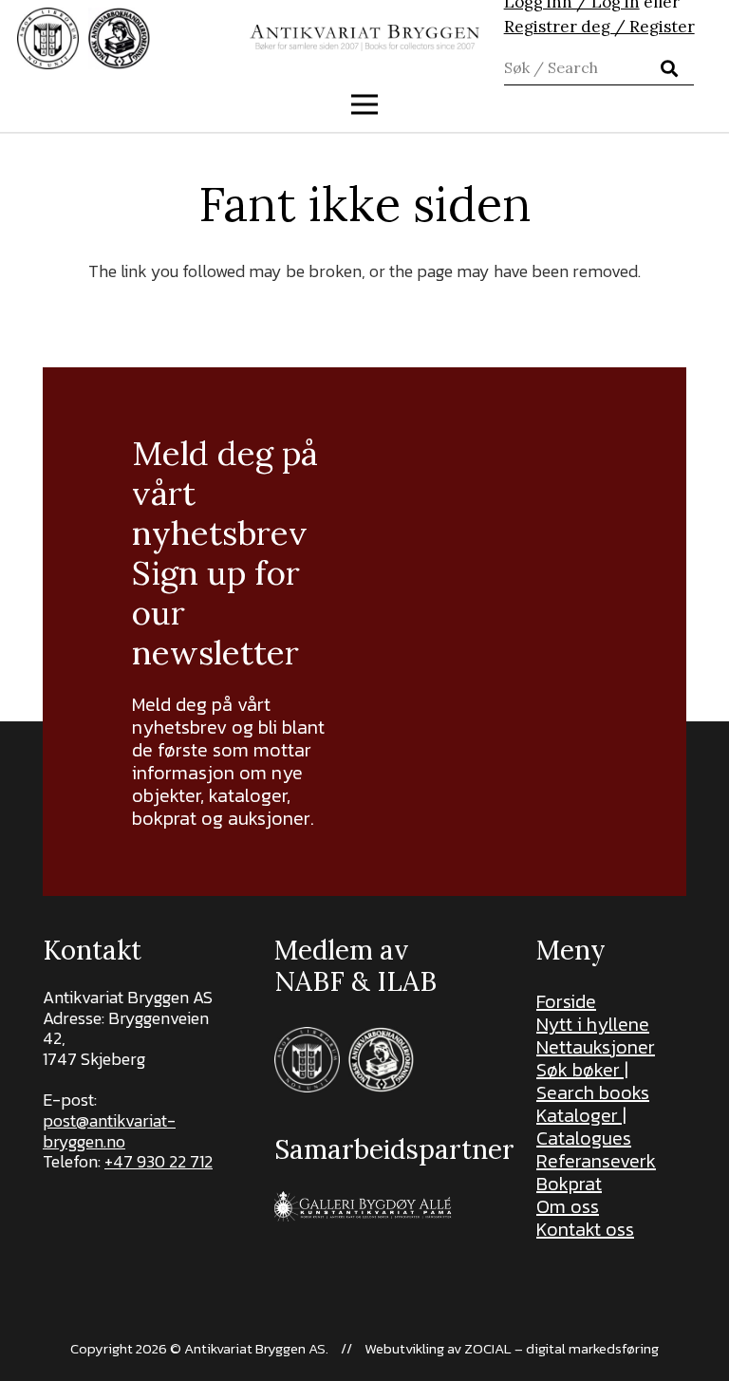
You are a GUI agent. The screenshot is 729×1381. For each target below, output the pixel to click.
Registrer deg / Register (599, 26)
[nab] (119, 38)
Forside (566, 1001)
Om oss (567, 1206)
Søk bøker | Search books (592, 1081)
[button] (365, 104)
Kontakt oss (585, 1229)
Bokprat (569, 1183)
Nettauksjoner (595, 1047)
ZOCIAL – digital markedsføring (561, 1348)
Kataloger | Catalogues (583, 1126)
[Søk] (669, 68)
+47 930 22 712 (158, 1161)
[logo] (365, 38)
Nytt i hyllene (592, 1024)
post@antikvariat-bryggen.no (109, 1131)
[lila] (48, 38)
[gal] (364, 1206)
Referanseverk (596, 1161)
